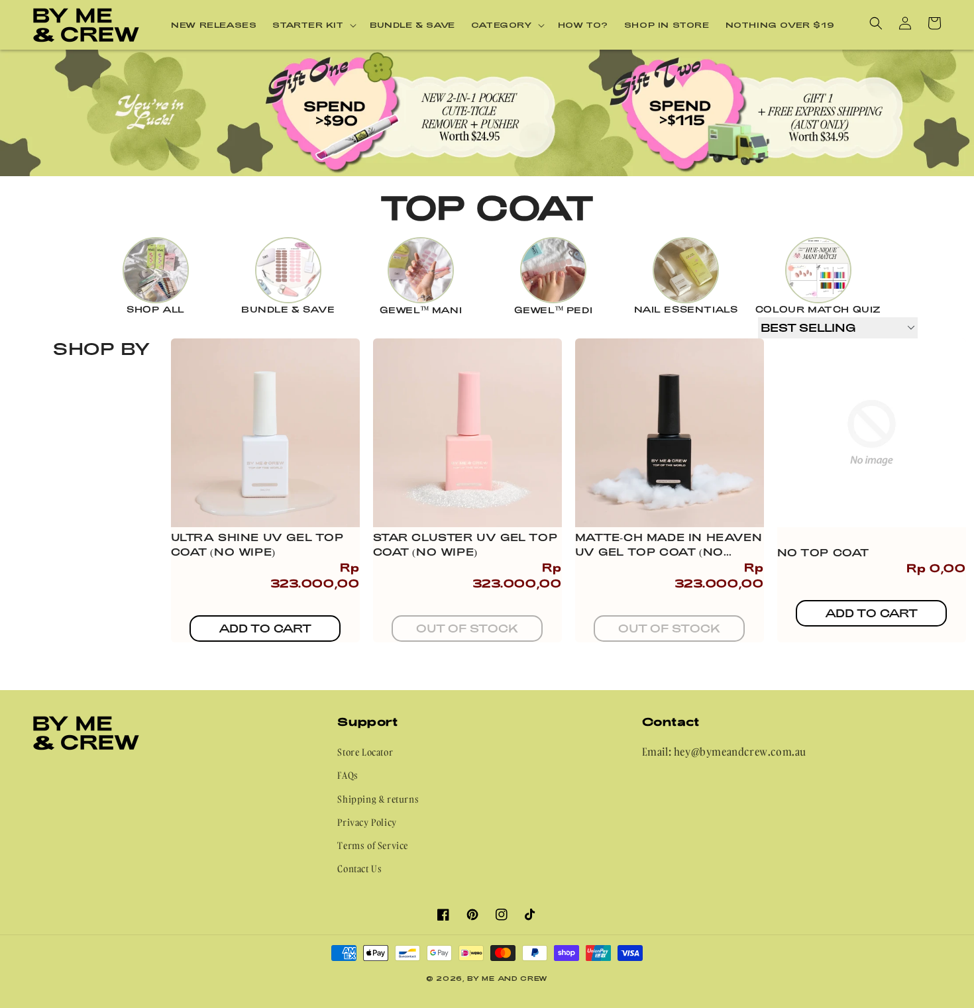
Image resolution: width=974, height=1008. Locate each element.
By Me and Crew (507, 978)
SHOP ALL (156, 309)
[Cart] (934, 23)
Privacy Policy (366, 822)
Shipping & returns (378, 799)
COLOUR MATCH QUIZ (818, 309)
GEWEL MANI (421, 310)
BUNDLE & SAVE (288, 309)
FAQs (347, 775)
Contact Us (359, 868)
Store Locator (365, 752)
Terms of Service (372, 845)
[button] (313, 25)
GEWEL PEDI (553, 310)
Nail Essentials (686, 309)
